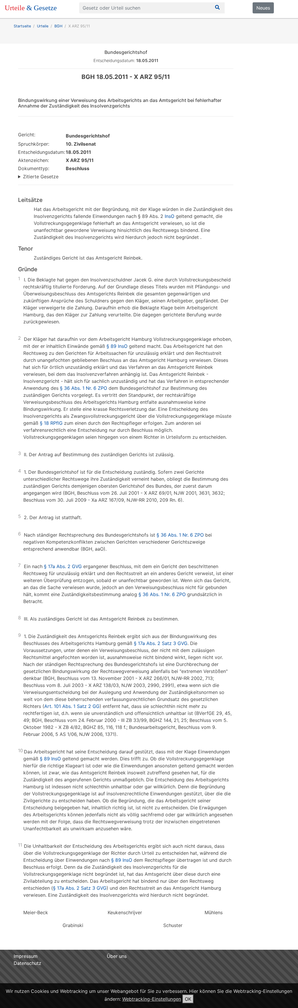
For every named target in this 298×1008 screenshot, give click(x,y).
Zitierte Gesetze (40, 176)
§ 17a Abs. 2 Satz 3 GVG (160, 643)
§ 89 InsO (117, 346)
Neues (263, 8)
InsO (169, 216)
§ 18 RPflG (51, 423)
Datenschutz (27, 963)
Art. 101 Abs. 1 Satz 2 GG (72, 706)
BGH (58, 26)
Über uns (117, 956)
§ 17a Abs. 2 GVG (63, 566)
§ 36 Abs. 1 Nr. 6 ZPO (83, 388)
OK (188, 999)
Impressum (26, 956)
